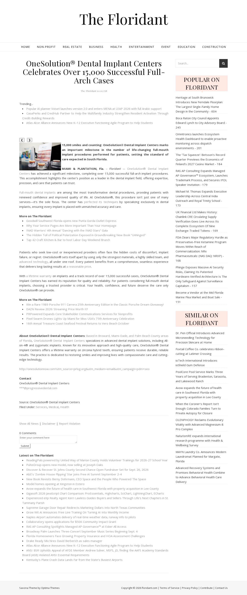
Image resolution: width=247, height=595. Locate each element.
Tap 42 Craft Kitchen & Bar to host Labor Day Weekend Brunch (68, 240)
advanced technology (33, 262)
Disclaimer (49, 423)
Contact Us (221, 588)
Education (186, 47)
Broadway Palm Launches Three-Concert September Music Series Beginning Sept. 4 (82, 531)
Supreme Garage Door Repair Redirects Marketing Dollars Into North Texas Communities (85, 508)
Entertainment (141, 47)
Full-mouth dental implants (37, 192)
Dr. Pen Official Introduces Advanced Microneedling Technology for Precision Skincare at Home (200, 337)
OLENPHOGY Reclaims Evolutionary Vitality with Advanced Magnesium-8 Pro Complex (199, 424)
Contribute (206, 588)
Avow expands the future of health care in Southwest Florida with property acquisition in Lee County (92, 488)
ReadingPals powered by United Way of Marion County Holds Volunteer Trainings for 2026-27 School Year (97, 460)
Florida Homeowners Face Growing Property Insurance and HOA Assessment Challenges (85, 536)
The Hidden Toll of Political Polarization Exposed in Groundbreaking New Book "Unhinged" (86, 235)
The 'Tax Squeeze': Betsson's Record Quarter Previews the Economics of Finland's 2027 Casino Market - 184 (200, 159)
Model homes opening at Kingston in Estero (55, 484)
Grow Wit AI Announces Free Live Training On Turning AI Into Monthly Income (77, 512)
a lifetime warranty (39, 276)
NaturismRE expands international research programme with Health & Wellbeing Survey (199, 440)
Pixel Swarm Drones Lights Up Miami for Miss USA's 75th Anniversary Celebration (80, 318)
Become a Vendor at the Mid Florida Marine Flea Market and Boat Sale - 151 (199, 297)
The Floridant (123, 19)
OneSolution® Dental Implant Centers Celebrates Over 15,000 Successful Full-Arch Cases (94, 71)
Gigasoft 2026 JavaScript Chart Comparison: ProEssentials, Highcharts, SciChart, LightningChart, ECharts (95, 493)
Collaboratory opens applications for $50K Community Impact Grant (71, 522)
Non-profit (46, 47)
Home (25, 47)
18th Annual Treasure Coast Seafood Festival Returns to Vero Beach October (77, 323)
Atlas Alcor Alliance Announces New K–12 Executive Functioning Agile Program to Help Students (89, 123)
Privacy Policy (190, 588)
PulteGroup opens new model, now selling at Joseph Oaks (64, 465)
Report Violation (69, 423)
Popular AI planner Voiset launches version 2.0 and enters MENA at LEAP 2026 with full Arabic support (94, 109)
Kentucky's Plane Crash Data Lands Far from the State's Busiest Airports (74, 560)
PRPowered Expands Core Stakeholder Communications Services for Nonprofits (79, 314)
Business (96, 47)
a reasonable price (79, 266)
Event (166, 47)
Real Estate (72, 47)
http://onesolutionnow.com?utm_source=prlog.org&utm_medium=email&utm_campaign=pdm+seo (84, 369)
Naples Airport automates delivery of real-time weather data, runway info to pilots (81, 517)
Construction (214, 47)
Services (41, 407)
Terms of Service (169, 588)
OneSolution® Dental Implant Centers (59, 340)
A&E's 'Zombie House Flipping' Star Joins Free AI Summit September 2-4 (74, 474)
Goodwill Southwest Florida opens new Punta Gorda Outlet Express (71, 221)
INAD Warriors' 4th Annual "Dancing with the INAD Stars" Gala (67, 230)
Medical (54, 407)
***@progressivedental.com (38, 388)
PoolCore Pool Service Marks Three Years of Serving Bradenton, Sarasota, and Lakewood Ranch (201, 376)
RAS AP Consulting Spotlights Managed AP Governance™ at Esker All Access (76, 526)
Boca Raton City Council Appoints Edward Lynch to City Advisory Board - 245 (201, 122)
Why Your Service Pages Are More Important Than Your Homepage (71, 225)
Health (116, 47)
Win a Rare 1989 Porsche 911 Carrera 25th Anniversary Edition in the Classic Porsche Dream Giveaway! (95, 304)
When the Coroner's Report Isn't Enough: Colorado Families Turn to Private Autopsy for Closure (198, 408)
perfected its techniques (101, 202)
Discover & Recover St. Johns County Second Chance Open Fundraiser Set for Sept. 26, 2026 (87, 470)
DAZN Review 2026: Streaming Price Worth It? (57, 309)
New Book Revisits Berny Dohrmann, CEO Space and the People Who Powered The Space (86, 479)
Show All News (29, 423)
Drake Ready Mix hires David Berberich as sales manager (64, 541)
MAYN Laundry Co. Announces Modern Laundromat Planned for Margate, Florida (201, 456)
